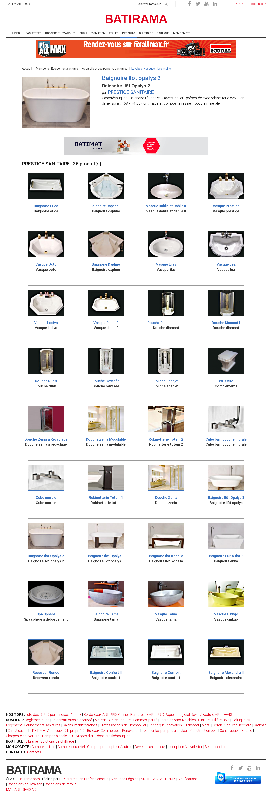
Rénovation (130, 730)
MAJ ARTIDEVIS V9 (21, 789)
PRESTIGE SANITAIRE (131, 92)
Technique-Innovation (165, 725)
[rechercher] (166, 3)
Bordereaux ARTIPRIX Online (106, 714)
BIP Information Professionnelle (83, 779)
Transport (191, 725)
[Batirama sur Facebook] (189, 4)
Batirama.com (29, 779)
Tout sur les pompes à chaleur (165, 730)
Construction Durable (236, 730)
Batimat (260, 725)
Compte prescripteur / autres (109, 747)
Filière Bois (220, 720)
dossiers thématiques (113, 736)
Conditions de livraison (25, 784)
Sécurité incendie (237, 725)
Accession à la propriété (66, 730)
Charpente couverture (23, 736)
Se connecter (215, 747)
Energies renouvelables (178, 720)
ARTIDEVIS (149, 779)
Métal (206, 725)
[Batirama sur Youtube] (206, 4)
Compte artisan (43, 747)
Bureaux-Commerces (103, 730)
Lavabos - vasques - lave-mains (151, 68)
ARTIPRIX (167, 779)
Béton (217, 725)
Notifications (188, 779)
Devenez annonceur (150, 747)
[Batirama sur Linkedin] (215, 4)
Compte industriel (71, 747)
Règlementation (37, 720)
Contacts (34, 752)
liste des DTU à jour (41, 714)
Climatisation (17, 730)
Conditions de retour (60, 784)
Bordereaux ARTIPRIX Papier (152, 714)
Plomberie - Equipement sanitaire (57, 68)
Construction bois (203, 730)
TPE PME (37, 730)
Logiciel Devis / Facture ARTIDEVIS (204, 714)
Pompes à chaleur (56, 736)
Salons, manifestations (80, 725)
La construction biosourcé (72, 720)
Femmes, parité (145, 720)
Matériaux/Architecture (113, 720)
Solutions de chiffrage (57, 741)
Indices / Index (69, 714)
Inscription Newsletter (185, 747)
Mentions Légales (124, 779)
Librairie (31, 741)
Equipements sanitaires (42, 725)
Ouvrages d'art (83, 736)
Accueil (27, 68)
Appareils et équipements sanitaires (104, 68)
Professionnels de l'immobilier (123, 725)
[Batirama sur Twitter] (198, 4)
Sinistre (204, 720)
